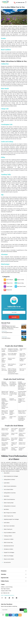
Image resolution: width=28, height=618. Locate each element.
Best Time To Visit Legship (4, 350)
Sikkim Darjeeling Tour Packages (11, 476)
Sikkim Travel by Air (8, 529)
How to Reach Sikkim (8, 489)
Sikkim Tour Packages (8, 555)
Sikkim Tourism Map (8, 542)
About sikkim (7, 473)
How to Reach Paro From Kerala (14, 429)
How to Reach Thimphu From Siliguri (14, 448)
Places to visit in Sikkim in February (23, 359)
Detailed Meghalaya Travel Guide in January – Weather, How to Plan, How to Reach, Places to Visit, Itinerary (22, 386)
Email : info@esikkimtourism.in (7, 595)
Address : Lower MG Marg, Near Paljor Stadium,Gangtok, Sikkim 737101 (7, 588)
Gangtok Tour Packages (9, 552)
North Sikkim (7, 522)
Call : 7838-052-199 (5, 592)
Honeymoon (9, 289)
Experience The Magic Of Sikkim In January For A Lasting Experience (13, 350)
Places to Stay (20, 283)
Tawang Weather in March (4, 418)
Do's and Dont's (7, 562)
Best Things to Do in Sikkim (10, 512)
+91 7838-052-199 (19, 2)
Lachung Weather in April (4, 354)
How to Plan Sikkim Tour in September (23, 354)
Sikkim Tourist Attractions (9, 499)
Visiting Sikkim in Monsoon (10, 506)
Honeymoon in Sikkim (8, 539)
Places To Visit (20, 279)
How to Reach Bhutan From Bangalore (22, 429)
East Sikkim (6, 509)
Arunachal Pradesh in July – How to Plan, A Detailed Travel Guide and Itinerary (22, 394)
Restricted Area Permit (9, 545)
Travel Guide (9, 286)
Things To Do (9, 283)
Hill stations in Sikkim (8, 549)
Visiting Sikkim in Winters (9, 479)
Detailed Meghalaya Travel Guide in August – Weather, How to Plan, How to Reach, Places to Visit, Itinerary (5, 403)
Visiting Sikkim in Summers (10, 492)
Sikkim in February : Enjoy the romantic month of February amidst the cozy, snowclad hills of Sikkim (13, 371)
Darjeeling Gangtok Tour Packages (11, 519)
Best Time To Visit (21, 286)
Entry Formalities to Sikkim (9, 532)
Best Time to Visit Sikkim (9, 526)
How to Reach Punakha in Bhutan (22, 448)
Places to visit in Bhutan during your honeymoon (6, 439)
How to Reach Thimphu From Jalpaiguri (5, 448)
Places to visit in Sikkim (9, 559)
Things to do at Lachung (4, 365)
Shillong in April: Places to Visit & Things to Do (5, 393)
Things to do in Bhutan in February (22, 439)
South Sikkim (7, 482)
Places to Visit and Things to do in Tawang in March (22, 412)
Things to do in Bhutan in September (22, 434)
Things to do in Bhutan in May (14, 444)
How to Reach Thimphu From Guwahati (5, 444)
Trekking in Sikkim (8, 535)
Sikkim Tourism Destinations (10, 486)
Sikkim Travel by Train (8, 516)
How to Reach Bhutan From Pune (14, 439)
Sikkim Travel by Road (8, 502)
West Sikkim (6, 496)
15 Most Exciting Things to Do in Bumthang (5, 434)
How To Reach (9, 279)
